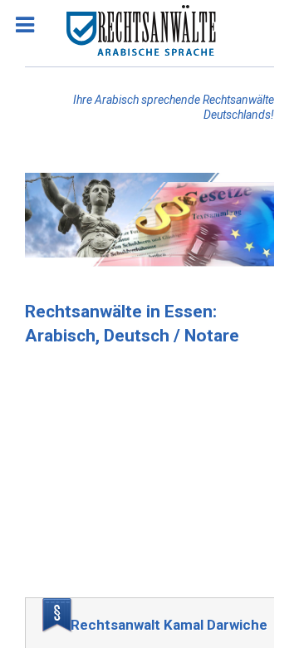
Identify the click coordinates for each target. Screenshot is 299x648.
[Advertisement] (149, 477)
